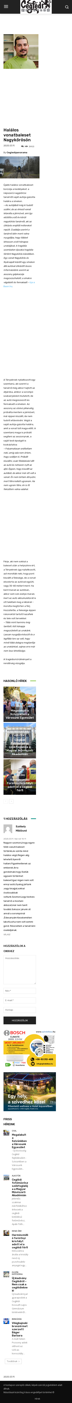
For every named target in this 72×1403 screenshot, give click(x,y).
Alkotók (19, 735)
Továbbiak (12, 1361)
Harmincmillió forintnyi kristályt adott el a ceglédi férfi (20, 785)
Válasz (6, 934)
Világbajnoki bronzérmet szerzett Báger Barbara (20, 1329)
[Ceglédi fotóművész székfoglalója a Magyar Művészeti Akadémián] (6, 1178)
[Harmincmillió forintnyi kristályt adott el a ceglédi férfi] (6, 1233)
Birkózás (16, 1319)
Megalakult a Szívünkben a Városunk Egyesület (20, 714)
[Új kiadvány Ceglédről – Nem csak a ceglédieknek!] (6, 1274)
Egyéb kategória (17, 1273)
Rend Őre (19, 775)
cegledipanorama (17, 152)
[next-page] (11, 801)
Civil (19, 706)
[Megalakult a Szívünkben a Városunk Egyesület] (6, 1133)
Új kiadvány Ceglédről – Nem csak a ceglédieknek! (20, 1284)
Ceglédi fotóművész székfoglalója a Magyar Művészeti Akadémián (19, 747)
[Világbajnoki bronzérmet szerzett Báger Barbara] (6, 1321)
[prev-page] (5, 801)
